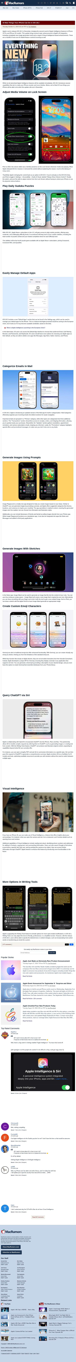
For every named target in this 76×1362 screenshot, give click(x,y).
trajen (12, 1205)
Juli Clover (52, 985)
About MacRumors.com (11, 1247)
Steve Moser (4, 1294)
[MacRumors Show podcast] (38, 3)
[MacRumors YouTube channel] (54, 3)
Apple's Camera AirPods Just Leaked (21, 1331)
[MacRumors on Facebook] (45, 3)
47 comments (7, 944)
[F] (5, 1141)
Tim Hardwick (32, 26)
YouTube (7, 1304)
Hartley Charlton (5, 1281)
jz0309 (13, 1166)
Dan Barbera (4, 1287)
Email (2, 1264)
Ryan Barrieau (20, 1287)
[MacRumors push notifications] (57, 3)
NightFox (13, 1032)
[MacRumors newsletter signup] (63, 3)
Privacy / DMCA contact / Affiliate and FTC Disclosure (14, 1347)
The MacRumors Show (52, 1304)
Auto (31, 1353)
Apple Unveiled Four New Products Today (39, 1006)
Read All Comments (38, 1217)
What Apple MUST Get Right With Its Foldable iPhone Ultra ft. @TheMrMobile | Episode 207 (61, 1316)
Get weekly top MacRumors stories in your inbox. (38, 949)
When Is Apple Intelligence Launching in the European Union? (26, 327)
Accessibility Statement (6, 1350)
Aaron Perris (20, 1294)
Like (20, 1093)
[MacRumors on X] (48, 3)
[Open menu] (2, 3)
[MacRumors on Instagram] (42, 3)
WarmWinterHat (15, 1145)
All (73, 8)
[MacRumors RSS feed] (60, 3)
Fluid (22, 1353)
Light (34, 1353)
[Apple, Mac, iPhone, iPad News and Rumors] (14, 5)
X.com (6, 1264)
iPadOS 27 (58, 8)
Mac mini (5, 8)
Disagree (24, 1093)
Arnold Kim (4, 1261)
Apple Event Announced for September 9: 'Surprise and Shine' (47, 983)
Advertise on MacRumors (11, 1252)
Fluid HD (27, 1353)
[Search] (71, 3)
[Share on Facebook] (71, 944)
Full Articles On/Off (15, 1353)
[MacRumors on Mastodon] (51, 3)
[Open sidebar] (74, 3)
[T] (5, 1212)
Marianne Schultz (21, 1281)
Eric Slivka (19, 1261)
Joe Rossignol (52, 963)
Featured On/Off (6, 1353)
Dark (37, 1353)
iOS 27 (49, 8)
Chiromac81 (14, 1123)
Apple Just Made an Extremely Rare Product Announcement (46, 961)
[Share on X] (67, 944)
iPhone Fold (39, 8)
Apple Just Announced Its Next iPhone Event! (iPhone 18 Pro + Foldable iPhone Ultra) (22, 1316)
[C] (5, 1130)
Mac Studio (15, 8)
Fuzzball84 (14, 1134)
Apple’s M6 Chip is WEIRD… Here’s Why (23, 1309)
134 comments (37, 998)
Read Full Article (27, 976)
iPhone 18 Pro (27, 8)
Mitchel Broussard (5, 1274)
